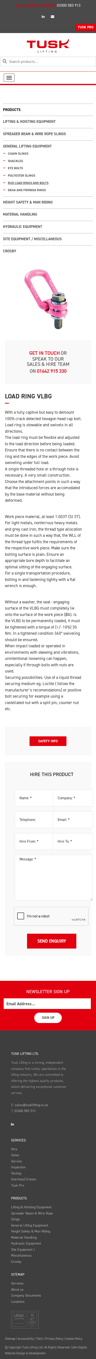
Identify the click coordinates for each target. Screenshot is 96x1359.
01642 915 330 (51, 371)
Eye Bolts (15, 168)
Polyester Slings (21, 175)
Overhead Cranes (23, 1179)
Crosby (9, 251)
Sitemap (17, 1274)
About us (17, 1289)
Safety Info (48, 741)
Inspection (18, 1167)
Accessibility (26, 1339)
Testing (16, 1173)
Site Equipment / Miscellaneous (32, 239)
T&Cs (39, 1339)
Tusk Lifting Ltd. (25, 1053)
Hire (14, 1149)
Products (19, 1198)
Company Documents (26, 1295)
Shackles (15, 161)
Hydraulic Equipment (22, 226)
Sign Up (48, 1017)
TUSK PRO (86, 27)
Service (16, 1161)
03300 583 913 (68, 5)
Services (18, 1140)
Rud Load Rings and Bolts (28, 183)
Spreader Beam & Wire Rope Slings (34, 133)
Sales (15, 1155)
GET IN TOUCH (44, 353)
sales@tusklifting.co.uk (31, 1105)
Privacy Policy (54, 1339)
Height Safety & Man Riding (28, 202)
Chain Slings (18, 153)
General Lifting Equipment (27, 146)
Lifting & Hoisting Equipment (29, 121)
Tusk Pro (17, 1185)
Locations (18, 1301)
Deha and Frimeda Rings (27, 190)
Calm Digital (79, 1347)
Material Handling (20, 214)
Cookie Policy (73, 1339)
